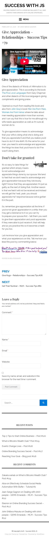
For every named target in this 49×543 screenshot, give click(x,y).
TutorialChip (23, 534)
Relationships (15, 258)
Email (5, 350)
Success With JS (24, 5)
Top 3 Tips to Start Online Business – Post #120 (24, 436)
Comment (7, 312)
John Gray (16, 109)
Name (5, 339)
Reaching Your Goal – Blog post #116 (19, 456)
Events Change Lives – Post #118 (17, 446)
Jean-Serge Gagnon (11, 492)
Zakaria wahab (8, 475)
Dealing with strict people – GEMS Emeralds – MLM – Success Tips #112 (24, 495)
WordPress (40, 534)
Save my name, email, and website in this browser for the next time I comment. (21, 378)
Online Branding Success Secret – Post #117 (22, 451)
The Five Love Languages (14, 93)
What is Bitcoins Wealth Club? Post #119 (20, 441)
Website (6, 362)
